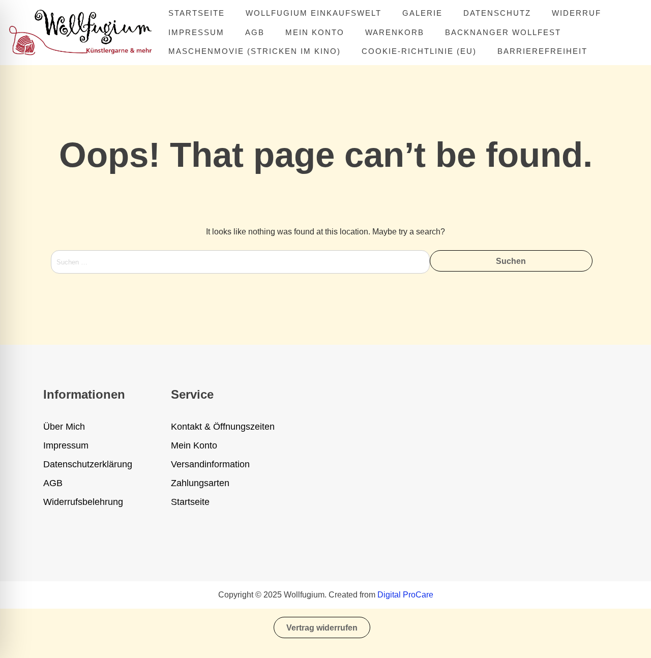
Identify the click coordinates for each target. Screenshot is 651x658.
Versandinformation (210, 464)
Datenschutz (497, 13)
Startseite (196, 13)
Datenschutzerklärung (87, 464)
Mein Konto (314, 32)
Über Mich (64, 427)
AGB (254, 32)
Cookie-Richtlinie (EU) (419, 51)
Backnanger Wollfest (503, 32)
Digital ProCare (405, 594)
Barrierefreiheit (542, 51)
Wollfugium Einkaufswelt (313, 13)
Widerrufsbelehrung (83, 502)
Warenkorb (394, 32)
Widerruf (576, 13)
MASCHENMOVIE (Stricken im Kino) (254, 51)
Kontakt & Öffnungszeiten (223, 427)
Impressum (196, 32)
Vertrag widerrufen (322, 627)
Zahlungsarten (200, 483)
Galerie (422, 13)
